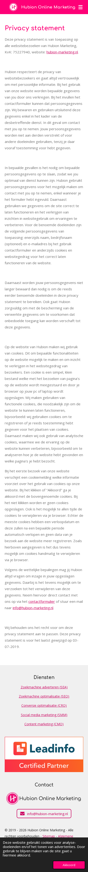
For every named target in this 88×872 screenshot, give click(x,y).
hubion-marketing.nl (62, 52)
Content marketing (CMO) (44, 724)
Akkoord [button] (69, 865)
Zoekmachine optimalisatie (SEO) (44, 696)
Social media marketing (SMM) (44, 715)
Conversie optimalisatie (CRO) (44, 705)
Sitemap (48, 836)
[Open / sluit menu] (80, 7)
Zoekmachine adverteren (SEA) (44, 687)
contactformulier (41, 601)
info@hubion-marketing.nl (33, 607)
